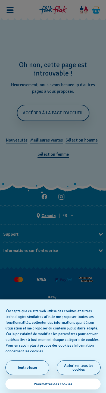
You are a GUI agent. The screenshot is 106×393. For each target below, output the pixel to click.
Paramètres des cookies (53, 384)
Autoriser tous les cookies (78, 367)
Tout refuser (27, 367)
